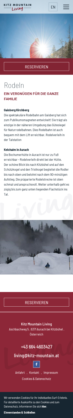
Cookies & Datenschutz (36, 379)
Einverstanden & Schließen (19, 412)
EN (53, 6)
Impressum (51, 372)
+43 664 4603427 (36, 346)
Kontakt (34, 372)
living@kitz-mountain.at (36, 355)
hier (44, 406)
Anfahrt (20, 372)
